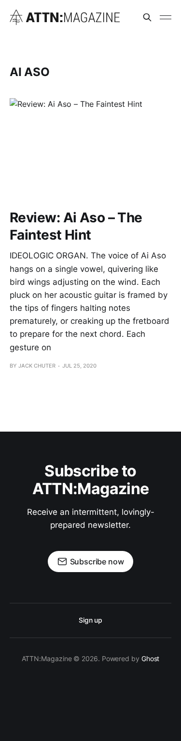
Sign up (90, 620)
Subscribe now (97, 561)
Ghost (150, 658)
